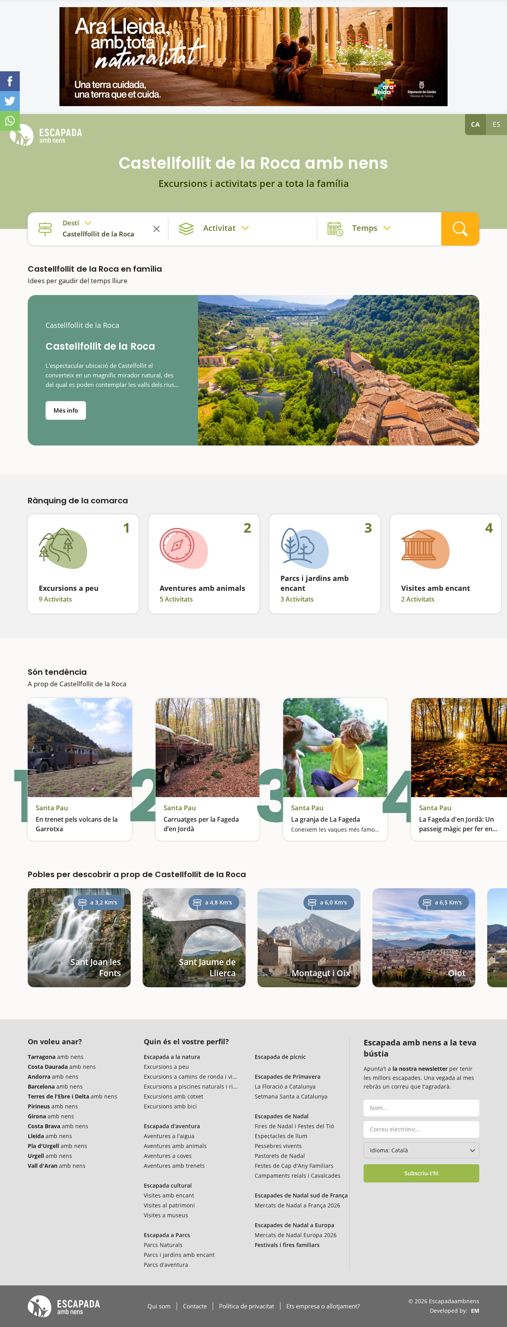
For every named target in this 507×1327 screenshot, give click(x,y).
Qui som (159, 1306)
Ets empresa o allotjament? (323, 1306)
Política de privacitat (246, 1306)
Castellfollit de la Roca (82, 325)
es (497, 124)
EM (475, 1310)
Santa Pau (52, 807)
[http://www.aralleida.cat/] (253, 56)
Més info (65, 410)
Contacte (195, 1306)
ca (475, 124)
